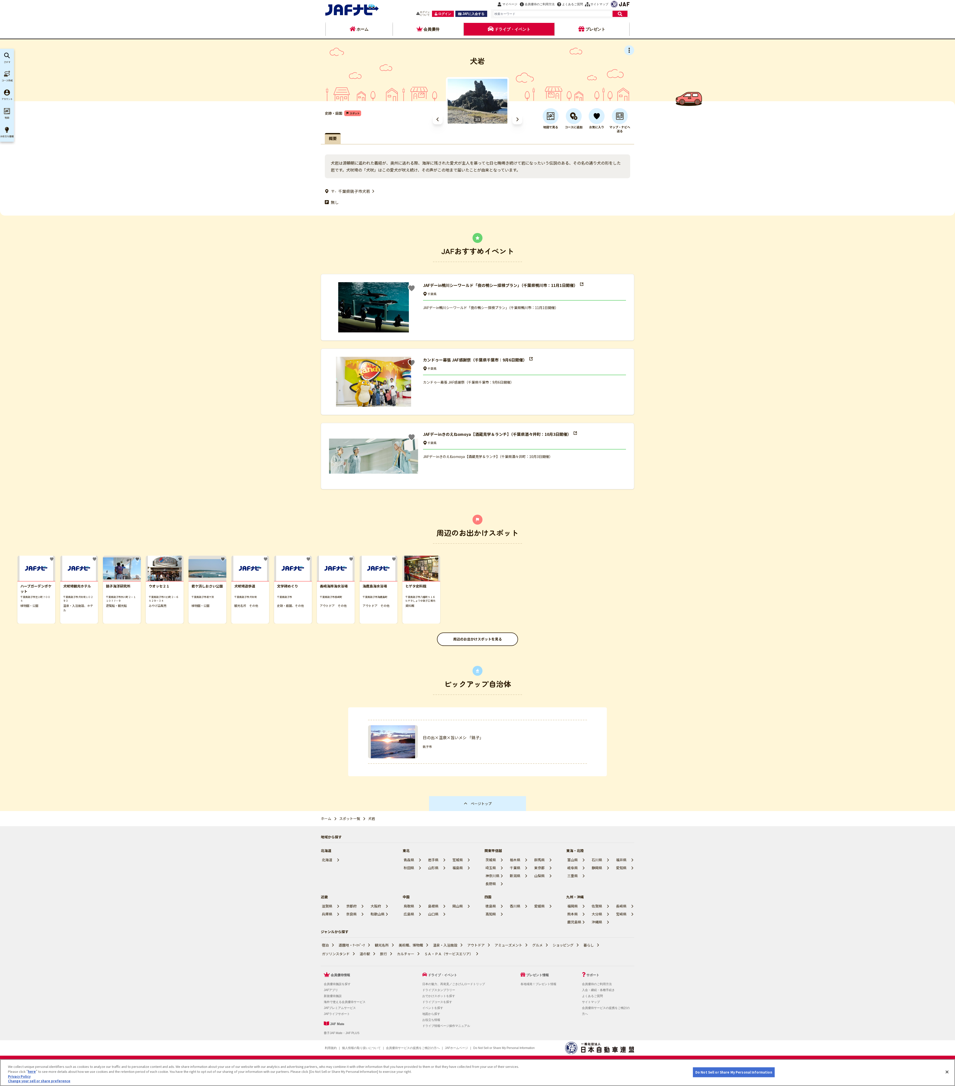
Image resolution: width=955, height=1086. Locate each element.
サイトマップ (591, 1002)
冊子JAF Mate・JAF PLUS (341, 1033)
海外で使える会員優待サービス (345, 1002)
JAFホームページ (456, 1048)
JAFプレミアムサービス (340, 1008)
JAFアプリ (331, 990)
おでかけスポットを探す (438, 996)
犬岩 (371, 818)
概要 (333, 138)
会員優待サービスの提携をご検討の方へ (413, 1048)
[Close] (947, 1071)
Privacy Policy (19, 1076)
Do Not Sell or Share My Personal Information (733, 1072)
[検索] (620, 14)
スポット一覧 (349, 818)
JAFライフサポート (337, 1014)
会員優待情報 (340, 975)
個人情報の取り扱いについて (361, 1048)
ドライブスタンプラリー (438, 990)
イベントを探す (432, 1008)
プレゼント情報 (537, 975)
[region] (477, 1072)
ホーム (326, 818)
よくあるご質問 (592, 996)
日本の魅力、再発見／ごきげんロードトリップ (453, 984)
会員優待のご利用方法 (597, 984)
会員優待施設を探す (337, 984)
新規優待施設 (333, 996)
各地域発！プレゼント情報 (538, 984)
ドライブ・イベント (442, 975)
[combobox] (552, 14)
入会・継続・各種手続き (598, 990)
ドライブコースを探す (437, 1002)
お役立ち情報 (431, 1020)
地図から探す (431, 1014)
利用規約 (331, 1048)
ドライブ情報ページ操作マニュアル (446, 1026)
